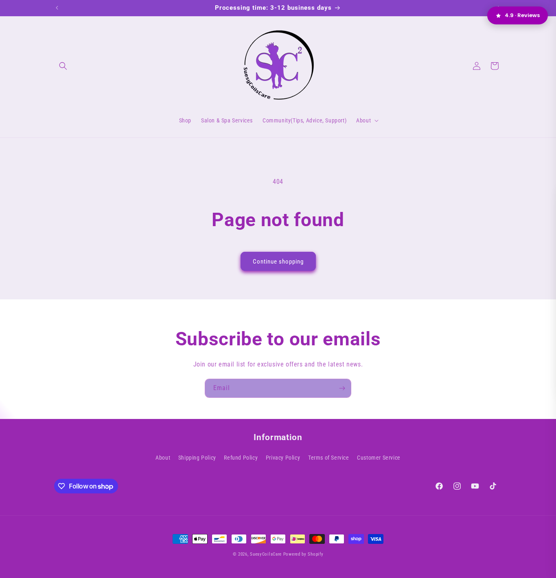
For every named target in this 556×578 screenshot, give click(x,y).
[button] (63, 66)
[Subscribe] (342, 388)
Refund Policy (241, 457)
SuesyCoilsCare (266, 554)
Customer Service (379, 457)
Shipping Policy (197, 457)
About (162, 457)
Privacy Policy (283, 457)
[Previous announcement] (57, 7)
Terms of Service (328, 457)
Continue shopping (278, 261)
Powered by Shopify (303, 554)
